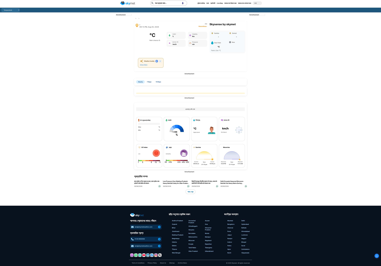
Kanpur (229, 238)
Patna (229, 245)
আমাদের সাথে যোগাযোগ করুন (244, 3)
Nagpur (243, 238)
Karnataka (192, 233)
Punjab (191, 244)
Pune (229, 231)
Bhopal (243, 242)
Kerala (207, 233)
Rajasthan (208, 244)
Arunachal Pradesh (192, 221)
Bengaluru (230, 224)
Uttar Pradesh (193, 251)
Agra (229, 249)
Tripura (174, 249)
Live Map (220, 3)
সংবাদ (207, 3)
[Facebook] (151, 255)
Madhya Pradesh (177, 235)
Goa (206, 224)
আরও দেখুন (190, 192)
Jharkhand (175, 231)
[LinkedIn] (148, 255)
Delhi (243, 220)
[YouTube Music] (144, 255)
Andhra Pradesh (177, 220)
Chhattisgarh (193, 226)
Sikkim (174, 245)
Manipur (208, 237)
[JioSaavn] (140, 255)
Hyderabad (245, 224)
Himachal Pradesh (208, 229)
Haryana (191, 230)
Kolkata (243, 228)
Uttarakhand (209, 251)
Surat (243, 245)
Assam (207, 220)
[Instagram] (156, 255)
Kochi (229, 253)
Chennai (230, 228)
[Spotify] (136, 255)
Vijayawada (245, 253)
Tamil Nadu (192, 247)
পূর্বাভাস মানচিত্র (201, 3)
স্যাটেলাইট (212, 3)
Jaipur (229, 235)
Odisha (174, 242)
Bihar (174, 228)
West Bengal (176, 253)
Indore (229, 242)
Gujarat (174, 224)
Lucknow (244, 235)
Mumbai (230, 220)
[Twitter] (160, 255)
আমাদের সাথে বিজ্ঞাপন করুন (230, 3)
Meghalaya (175, 238)
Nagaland (208, 240)
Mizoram (192, 240)
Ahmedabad (245, 231)
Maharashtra (193, 237)
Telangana (208, 247)
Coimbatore (245, 249)
